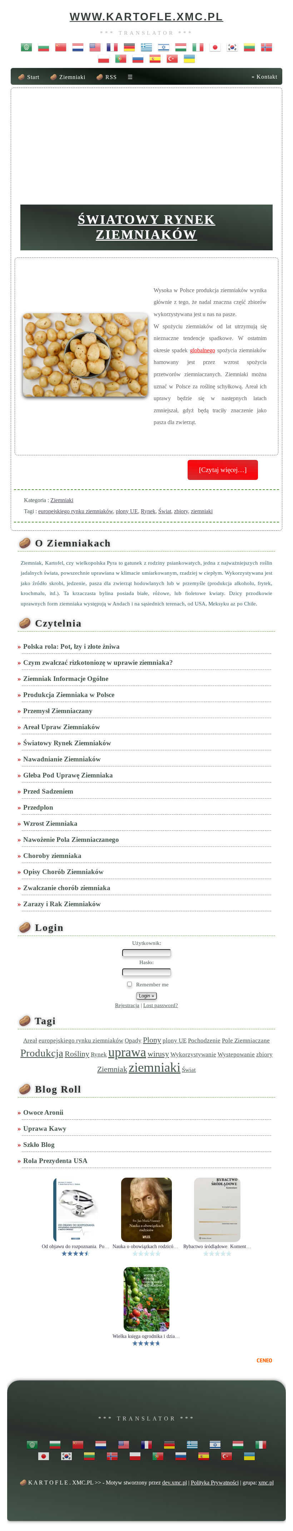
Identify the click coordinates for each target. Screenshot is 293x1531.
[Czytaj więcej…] (223, 469)
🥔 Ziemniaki (67, 77)
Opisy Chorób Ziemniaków (64, 871)
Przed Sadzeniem (49, 791)
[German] (129, 47)
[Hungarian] (181, 47)
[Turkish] (172, 58)
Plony (152, 1039)
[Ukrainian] (189, 58)
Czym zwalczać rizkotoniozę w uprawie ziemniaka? (99, 662)
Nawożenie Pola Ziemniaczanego (72, 839)
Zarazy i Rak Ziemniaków (63, 904)
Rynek (148, 511)
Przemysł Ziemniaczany (59, 711)
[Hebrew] (163, 47)
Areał (30, 1040)
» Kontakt (264, 77)
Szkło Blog (40, 1144)
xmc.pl (266, 1483)
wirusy (158, 1053)
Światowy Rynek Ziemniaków (146, 227)
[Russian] (138, 58)
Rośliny (77, 1053)
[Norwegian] (266, 47)
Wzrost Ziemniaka (51, 823)
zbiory (181, 511)
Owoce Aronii (44, 1112)
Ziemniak (112, 1069)
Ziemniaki (61, 500)
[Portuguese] (120, 58)
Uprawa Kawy (45, 1128)
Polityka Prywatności (215, 1483)
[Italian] (198, 47)
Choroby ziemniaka (53, 855)
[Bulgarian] (43, 47)
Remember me (152, 984)
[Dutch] (78, 47)
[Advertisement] (146, 143)
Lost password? (160, 1005)
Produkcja (41, 1053)
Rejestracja (127, 1005)
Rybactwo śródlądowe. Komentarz (217, 1246)
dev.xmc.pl (174, 1483)
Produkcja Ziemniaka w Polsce (69, 694)
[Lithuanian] (249, 47)
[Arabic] (26, 47)
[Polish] (103, 58)
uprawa (127, 1052)
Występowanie (236, 1054)
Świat (164, 511)
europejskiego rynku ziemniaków (75, 511)
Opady (133, 1040)
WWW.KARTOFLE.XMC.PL (146, 17)
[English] (95, 47)
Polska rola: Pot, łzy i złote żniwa (72, 646)
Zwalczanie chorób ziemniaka (67, 888)
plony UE (127, 511)
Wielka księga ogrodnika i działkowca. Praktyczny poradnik (146, 1336)
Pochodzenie (204, 1040)
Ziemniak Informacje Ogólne (66, 678)
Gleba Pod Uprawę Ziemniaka (69, 775)
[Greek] (146, 47)
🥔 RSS (106, 77)
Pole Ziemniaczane (246, 1040)
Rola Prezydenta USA (56, 1160)
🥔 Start (28, 77)
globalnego (202, 350)
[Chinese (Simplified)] (60, 47)
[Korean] (232, 47)
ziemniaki (202, 511)
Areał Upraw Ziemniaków (62, 727)
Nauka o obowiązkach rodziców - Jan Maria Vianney (146, 1246)
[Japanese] (215, 47)
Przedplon (39, 807)
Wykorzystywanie (193, 1054)
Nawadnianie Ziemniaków (63, 759)
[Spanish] (155, 58)
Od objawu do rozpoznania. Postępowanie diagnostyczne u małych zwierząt (76, 1246)
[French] (112, 47)
